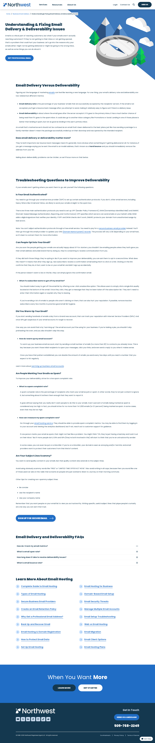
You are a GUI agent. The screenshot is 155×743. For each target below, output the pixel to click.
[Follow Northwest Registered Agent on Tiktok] (43, 719)
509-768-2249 (126, 725)
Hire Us (145, 4)
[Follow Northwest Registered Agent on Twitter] (23, 719)
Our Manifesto (105, 735)
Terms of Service (133, 735)
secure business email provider (112, 228)
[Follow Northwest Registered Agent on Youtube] (18, 719)
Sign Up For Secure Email (32, 518)
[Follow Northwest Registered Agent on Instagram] (38, 719)
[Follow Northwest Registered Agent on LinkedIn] (28, 719)
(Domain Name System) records (77, 232)
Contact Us (125, 4)
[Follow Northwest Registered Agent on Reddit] (48, 719)
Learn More (64, 688)
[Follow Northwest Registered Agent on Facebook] (33, 719)
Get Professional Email (19, 58)
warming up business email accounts (47, 366)
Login (115, 4)
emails (52, 92)
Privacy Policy (119, 735)
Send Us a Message (127, 717)
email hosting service (43, 423)
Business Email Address (21, 14)
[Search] (133, 4)
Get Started (90, 688)
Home (8, 14)
